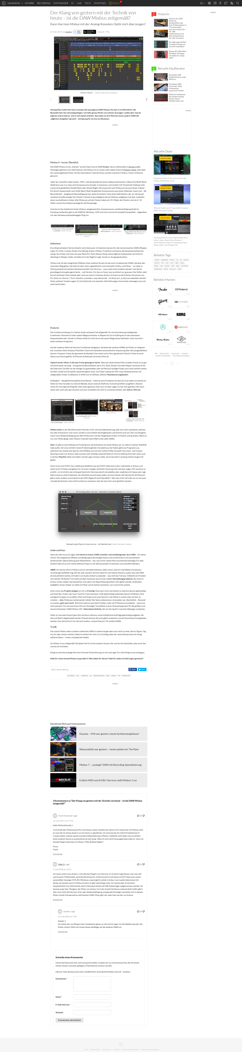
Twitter (225, 3)
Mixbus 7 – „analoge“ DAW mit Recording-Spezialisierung (110, 764)
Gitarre (29, 3)
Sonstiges (100, 3)
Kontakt (185, 353)
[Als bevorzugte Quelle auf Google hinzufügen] (89, 32)
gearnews (13, 3)
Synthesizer (60, 3)
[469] (163, 301)
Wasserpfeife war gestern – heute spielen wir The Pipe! (109, 749)
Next (145, 99)
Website (59, 1012)
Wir (156, 353)
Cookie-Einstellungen (163, 356)
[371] (163, 326)
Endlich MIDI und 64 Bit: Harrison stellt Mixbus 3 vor (108, 780)
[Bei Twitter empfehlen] (142, 669)
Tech (88, 3)
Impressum (175, 353)
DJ (72, 3)
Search (238, 3)
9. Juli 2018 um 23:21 (62, 869)
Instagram (215, 3)
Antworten (58, 854)
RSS (231, 3)
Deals (116, 3)
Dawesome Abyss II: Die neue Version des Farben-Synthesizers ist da (170, 169)
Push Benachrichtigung (181, 356)
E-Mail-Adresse (63, 1004)
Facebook (220, 3)
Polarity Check (130, 170)
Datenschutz (164, 353)
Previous (52, 99)
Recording (43, 3)
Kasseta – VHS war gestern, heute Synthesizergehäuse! (109, 733)
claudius (68, 32)
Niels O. (61, 864)
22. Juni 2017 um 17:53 (63, 820)
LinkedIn (209, 3)
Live (79, 3)
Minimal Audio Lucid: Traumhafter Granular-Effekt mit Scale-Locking (171, 199)
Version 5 (132, 167)
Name (59, 997)
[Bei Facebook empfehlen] (132, 669)
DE (201, 3)
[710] (163, 289)
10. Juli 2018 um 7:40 (67, 916)
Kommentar (61, 978)
